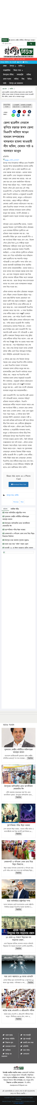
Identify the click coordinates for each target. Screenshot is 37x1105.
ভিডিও (26, 62)
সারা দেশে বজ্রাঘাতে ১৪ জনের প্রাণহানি (18, 976)
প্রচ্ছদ (5, 66)
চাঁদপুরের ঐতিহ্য (8, 74)
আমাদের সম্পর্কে (10, 1046)
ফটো (20, 62)
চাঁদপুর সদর (10, 495)
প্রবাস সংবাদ (7, 79)
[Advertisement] (18, 19)
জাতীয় (20, 66)
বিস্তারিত (30, 758)
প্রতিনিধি (25, 1046)
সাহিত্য (16, 79)
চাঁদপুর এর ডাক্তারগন (16, 83)
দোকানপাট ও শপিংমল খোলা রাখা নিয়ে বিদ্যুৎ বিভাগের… (18, 863)
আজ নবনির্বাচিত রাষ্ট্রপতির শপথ (15, 512)
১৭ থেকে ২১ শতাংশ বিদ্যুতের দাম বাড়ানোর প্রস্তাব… (18, 938)
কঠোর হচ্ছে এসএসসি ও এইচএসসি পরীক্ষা (18, 1010)
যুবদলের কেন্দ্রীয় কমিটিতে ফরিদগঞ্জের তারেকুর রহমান (20, 40)
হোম (5, 89)
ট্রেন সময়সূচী (27, 1039)
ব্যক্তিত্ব (29, 74)
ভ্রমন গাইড (26, 1050)
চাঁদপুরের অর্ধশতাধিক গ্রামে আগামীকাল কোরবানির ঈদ (18, 787)
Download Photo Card (19, 484)
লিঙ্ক (23, 79)
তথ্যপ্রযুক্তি (20, 74)
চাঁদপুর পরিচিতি (5, 62)
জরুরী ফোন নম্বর (28, 1042)
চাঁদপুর (12, 66)
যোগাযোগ (26, 1054)
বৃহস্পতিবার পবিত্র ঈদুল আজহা (14, 529)
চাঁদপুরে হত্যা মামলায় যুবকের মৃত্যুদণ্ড (16, 540)
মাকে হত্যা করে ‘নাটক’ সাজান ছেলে (16, 544)
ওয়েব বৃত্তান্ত (9, 1035)
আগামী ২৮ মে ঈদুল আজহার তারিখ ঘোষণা (18, 548)
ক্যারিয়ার (8, 1050)
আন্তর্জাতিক (6, 70)
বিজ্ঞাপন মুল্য (9, 1042)
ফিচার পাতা (17, 70)
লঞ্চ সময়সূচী (13, 62)
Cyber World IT (19, 1103)
